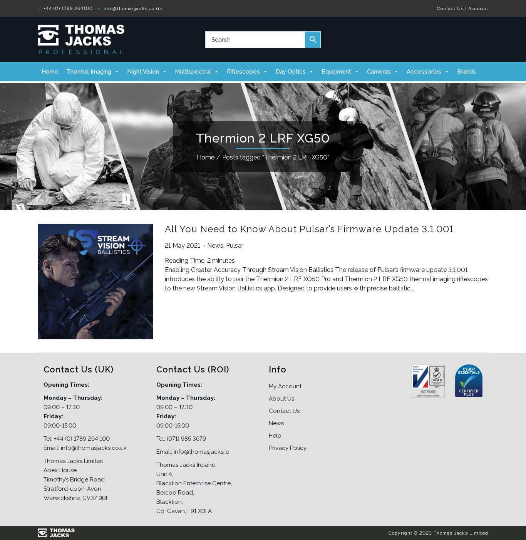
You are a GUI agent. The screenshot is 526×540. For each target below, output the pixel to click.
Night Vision (143, 71)
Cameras (379, 71)
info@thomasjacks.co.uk (133, 8)
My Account (285, 386)
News (215, 245)
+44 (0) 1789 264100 (68, 8)
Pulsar (234, 245)
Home (50, 71)
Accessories (424, 71)
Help (275, 435)
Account (478, 8)
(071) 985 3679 (186, 438)
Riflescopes (243, 71)
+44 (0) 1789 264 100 (82, 438)
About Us (281, 398)
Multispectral (193, 71)
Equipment (336, 71)
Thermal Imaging (88, 71)
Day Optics (291, 71)
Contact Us (450, 8)
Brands (466, 71)
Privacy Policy (288, 447)
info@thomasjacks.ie (201, 451)
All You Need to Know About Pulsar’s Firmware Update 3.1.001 (309, 229)
